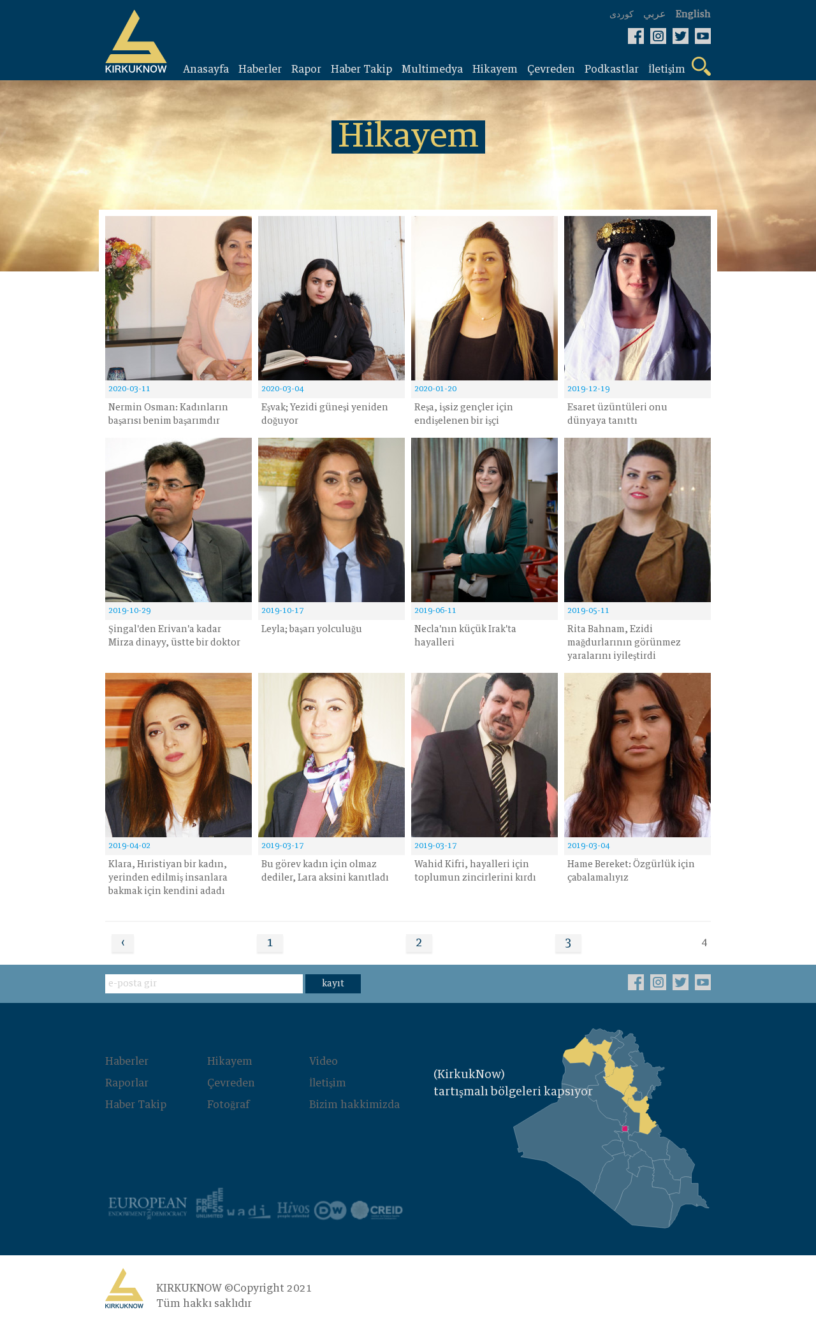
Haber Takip (135, 1105)
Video (323, 1061)
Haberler (127, 1061)
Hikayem (229, 1061)
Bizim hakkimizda (354, 1105)
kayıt (333, 983)
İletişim (327, 1083)
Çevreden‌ (231, 1083)
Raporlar (127, 1083)
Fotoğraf (228, 1105)
